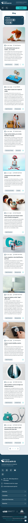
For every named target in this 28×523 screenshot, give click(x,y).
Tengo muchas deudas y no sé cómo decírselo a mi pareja (13, 134)
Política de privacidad (17, 520)
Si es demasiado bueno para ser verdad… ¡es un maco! (11, 48)
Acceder (21, 8)
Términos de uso (9, 520)
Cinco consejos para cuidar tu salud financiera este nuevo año (12, 428)
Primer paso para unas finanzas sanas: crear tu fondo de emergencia (13, 216)
